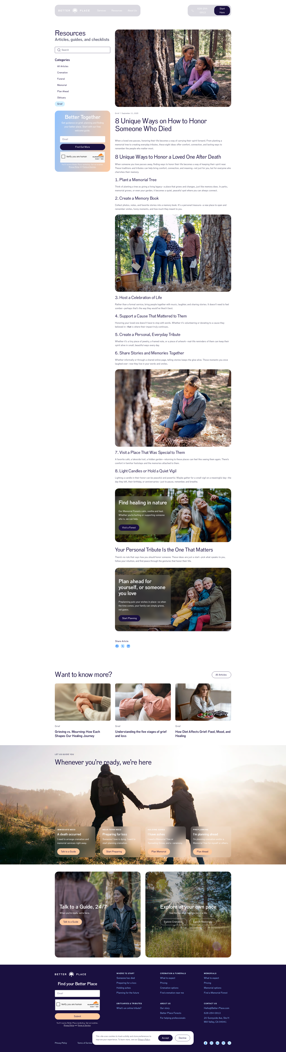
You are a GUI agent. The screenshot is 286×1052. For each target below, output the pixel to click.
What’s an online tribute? (129, 1008)
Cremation (62, 72)
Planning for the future (127, 993)
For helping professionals (172, 1018)
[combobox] (82, 50)
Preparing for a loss (126, 983)
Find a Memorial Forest (215, 993)
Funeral (61, 79)
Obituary (61, 97)
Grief (59, 104)
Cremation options (169, 988)
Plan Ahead (63, 91)
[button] (117, 646)
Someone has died (125, 978)
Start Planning (129, 618)
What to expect (167, 978)
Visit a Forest (129, 527)
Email (57, 989)
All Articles (62, 66)
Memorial (62, 85)
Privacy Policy (74, 167)
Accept (165, 1038)
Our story (165, 1008)
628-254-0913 (212, 1013)
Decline (182, 1038)
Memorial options (212, 988)
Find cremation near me (172, 993)
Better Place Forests (170, 1013)
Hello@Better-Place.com (216, 1008)
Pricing (163, 983)
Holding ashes (123, 988)
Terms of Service (89, 167)
